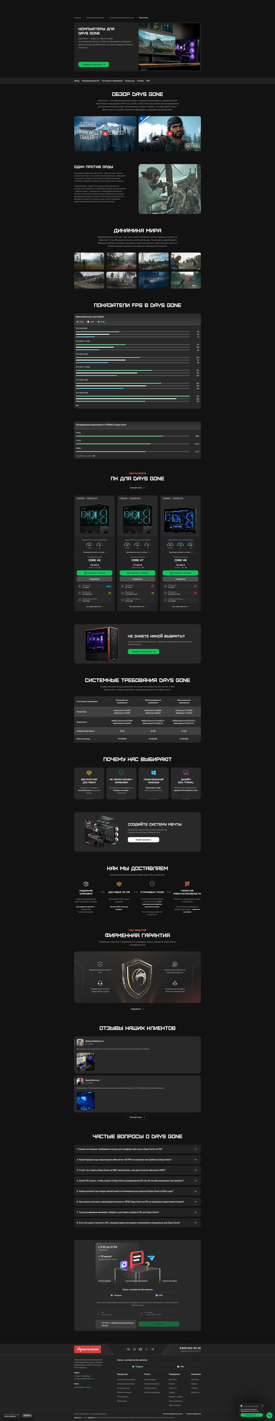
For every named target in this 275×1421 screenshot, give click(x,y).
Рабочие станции (124, 1392)
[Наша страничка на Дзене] (134, 1350)
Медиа (194, 1384)
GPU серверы (122, 1396)
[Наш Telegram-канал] (152, 1350)
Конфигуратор (123, 1388)
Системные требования (112, 81)
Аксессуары (122, 1401)
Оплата (172, 1384)
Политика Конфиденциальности (173, 1414)
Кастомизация (150, 1379)
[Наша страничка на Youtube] (140, 1350)
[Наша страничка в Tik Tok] (146, 1350)
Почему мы (130, 81)
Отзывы (140, 81)
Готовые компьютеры (126, 1384)
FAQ (148, 81)
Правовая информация (193, 1414)
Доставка (173, 1379)
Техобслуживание (151, 1384)
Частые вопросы (176, 1401)
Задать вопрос (175, 1405)
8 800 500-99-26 (190, 1348)
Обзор (76, 81)
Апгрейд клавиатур (152, 1392)
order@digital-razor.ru (82, 1387)
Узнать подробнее (10, 1416)
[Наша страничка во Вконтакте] (128, 1350)
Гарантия (172, 1388)
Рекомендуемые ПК (90, 81)
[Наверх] (269, 1408)
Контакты (195, 1379)
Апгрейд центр (150, 1388)
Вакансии (195, 1392)
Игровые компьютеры (126, 1379)
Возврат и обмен (176, 1396)
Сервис (172, 1392)
